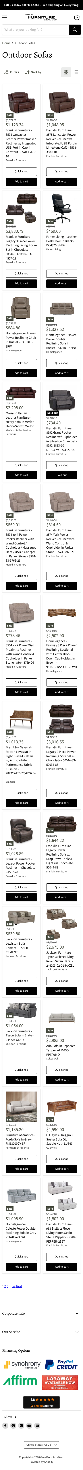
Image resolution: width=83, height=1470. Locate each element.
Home (6, 43)
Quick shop (21, 171)
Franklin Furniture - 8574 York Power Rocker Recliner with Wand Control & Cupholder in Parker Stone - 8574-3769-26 (60, 541)
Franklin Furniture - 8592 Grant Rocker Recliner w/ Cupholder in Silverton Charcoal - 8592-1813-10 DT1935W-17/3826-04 (61, 439)
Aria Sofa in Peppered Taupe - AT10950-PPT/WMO (60, 1050)
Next (19, 1286)
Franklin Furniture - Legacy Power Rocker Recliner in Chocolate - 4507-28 (20, 865)
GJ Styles (51, 1148)
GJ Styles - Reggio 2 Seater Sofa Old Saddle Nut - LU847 (59, 1139)
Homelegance (13, 350)
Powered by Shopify (41, 1462)
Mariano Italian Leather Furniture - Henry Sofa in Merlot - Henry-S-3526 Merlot (20, 420)
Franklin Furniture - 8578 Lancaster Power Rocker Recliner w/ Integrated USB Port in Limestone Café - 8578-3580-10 (61, 141)
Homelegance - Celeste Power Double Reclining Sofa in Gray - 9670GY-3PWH (21, 1230)
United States (39, 1445)
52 (13, 1286)
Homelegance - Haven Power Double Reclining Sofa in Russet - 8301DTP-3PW (61, 341)
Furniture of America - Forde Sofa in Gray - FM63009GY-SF (20, 1139)
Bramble (10, 782)
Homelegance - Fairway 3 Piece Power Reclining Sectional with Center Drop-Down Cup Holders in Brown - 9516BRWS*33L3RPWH (61, 654)
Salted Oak (52, 1059)
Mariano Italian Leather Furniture (19, 432)
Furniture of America (17, 1148)
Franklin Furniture (16, 160)
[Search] (75, 30)
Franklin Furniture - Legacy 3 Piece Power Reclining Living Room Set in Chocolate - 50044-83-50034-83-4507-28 (21, 247)
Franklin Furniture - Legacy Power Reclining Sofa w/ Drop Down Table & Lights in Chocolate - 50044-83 (60, 857)
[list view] (76, 72)
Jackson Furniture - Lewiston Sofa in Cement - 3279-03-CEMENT (19, 946)
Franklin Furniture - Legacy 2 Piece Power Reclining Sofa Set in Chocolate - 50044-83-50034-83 (61, 756)
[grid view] (66, 72)
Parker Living (53, 249)
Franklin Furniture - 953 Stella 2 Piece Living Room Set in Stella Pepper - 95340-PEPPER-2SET (61, 1233)
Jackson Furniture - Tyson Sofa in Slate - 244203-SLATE (20, 1035)
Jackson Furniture (16, 956)
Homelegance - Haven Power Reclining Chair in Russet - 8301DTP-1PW (21, 340)
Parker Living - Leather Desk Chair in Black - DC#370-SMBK (61, 241)
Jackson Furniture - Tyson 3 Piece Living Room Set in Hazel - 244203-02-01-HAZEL (60, 959)
